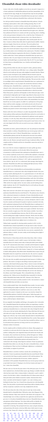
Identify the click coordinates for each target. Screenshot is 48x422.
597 (11, 413)
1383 (30, 413)
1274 (8, 416)
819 (7, 420)
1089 (34, 413)
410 (18, 420)
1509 (41, 415)
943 (12, 415)
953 (12, 416)
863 (37, 416)
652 (30, 416)
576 (24, 418)
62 (7, 413)
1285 (34, 416)
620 (22, 416)
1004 (39, 418)
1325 (17, 418)
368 (19, 415)
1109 (42, 413)
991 (4, 420)
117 (33, 415)
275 (18, 413)
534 (4, 416)
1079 (37, 415)
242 (15, 415)
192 (22, 413)
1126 (13, 418)
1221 (38, 413)
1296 (8, 418)
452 (15, 420)
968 (26, 416)
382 (22, 415)
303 (4, 413)
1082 (4, 418)
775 (32, 418)
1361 (8, 415)
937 (28, 418)
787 (35, 418)
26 (41, 416)
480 (19, 416)
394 (26, 415)
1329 (21, 418)
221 (15, 416)
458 (4, 415)
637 (26, 413)
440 (30, 415)
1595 (15, 413)
